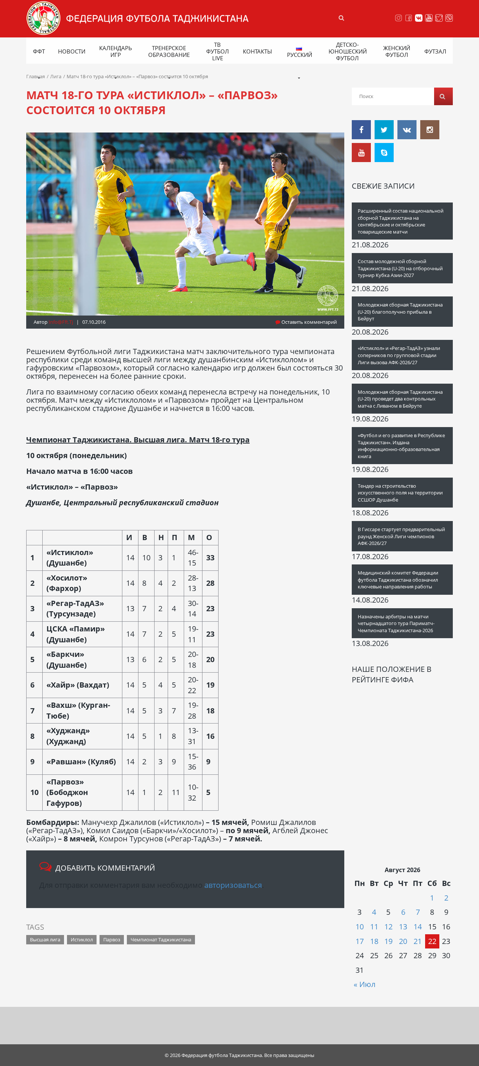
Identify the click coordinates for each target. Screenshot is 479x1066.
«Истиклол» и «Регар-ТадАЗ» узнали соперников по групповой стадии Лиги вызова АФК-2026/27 (399, 355)
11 (374, 927)
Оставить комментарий (308, 322)
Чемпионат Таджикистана (161, 939)
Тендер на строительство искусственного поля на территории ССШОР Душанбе (400, 492)
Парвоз (111, 939)
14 (418, 927)
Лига (55, 76)
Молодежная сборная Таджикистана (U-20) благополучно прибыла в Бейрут (400, 311)
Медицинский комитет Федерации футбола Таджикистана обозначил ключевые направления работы (398, 579)
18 (374, 941)
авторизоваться (233, 885)
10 (360, 927)
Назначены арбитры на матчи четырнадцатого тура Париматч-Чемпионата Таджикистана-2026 (396, 623)
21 (418, 941)
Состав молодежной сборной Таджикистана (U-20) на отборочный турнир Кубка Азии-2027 (400, 268)
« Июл (364, 984)
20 (403, 941)
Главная (35, 76)
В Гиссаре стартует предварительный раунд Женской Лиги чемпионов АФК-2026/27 (401, 536)
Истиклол (82, 939)
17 (360, 941)
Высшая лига (45, 939)
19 (388, 941)
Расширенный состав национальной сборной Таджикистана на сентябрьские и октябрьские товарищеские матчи (400, 221)
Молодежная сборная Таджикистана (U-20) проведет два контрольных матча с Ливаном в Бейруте (400, 399)
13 (403, 927)
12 (388, 927)
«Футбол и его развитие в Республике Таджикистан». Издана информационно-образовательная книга (401, 446)
